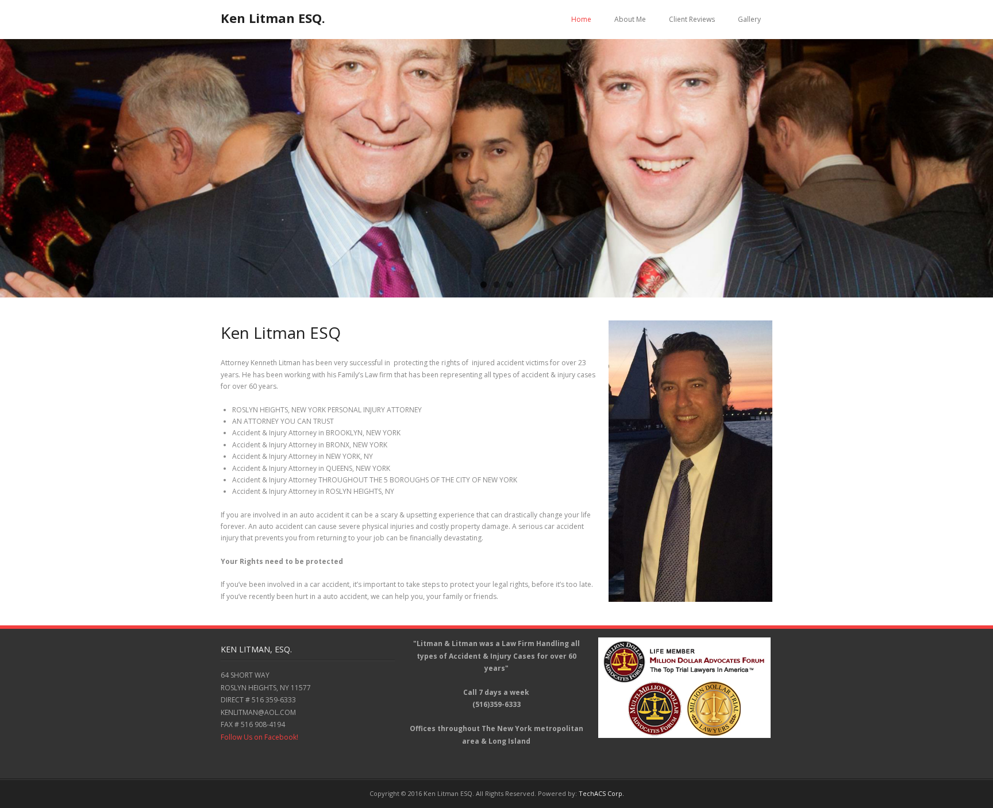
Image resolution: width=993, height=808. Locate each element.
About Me (630, 19)
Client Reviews (692, 19)
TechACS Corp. (601, 793)
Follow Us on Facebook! (259, 737)
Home (581, 19)
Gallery (749, 19)
